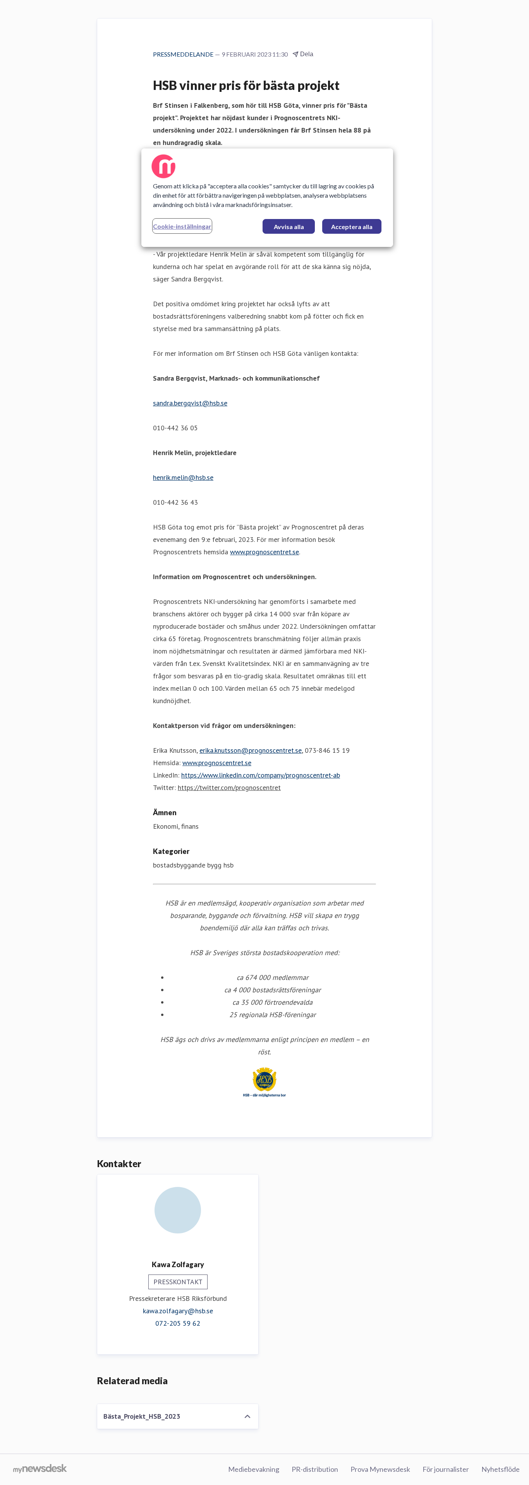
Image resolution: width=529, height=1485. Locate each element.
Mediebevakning (253, 1469)
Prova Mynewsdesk (380, 1469)
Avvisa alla (289, 226)
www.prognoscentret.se (264, 551)
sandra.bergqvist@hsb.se (190, 402)
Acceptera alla (352, 226)
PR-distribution (315, 1469)
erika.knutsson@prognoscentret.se (250, 750)
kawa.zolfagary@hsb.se (178, 1310)
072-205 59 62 (177, 1323)
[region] (267, 197)
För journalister (446, 1469)
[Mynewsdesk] (40, 1469)
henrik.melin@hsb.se (183, 477)
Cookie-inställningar (182, 226)
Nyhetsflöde (500, 1469)
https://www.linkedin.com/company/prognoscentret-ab (260, 775)
